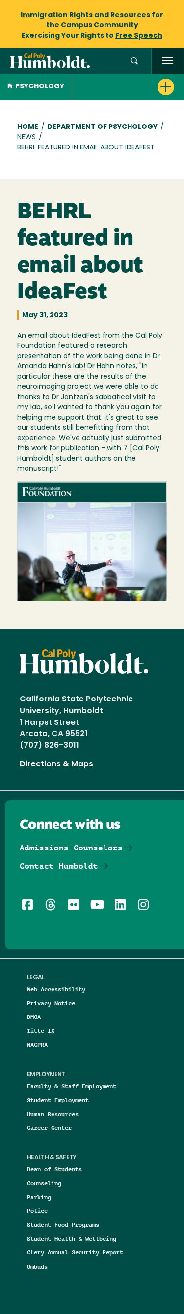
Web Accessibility (56, 989)
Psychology (39, 86)
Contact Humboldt (59, 865)
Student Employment (58, 1099)
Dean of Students (54, 1169)
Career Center (49, 1127)
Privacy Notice (51, 1003)
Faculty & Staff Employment (71, 1086)
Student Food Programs (63, 1224)
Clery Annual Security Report (75, 1252)
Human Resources (53, 1114)
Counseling (44, 1183)
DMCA (34, 1016)
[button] (134, 61)
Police (37, 1210)
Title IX (40, 1030)
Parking (39, 1197)
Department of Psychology (102, 127)
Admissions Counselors (71, 847)
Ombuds (37, 1266)
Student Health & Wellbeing (71, 1238)
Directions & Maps (56, 764)
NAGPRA (37, 1044)
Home (27, 127)
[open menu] (167, 61)
